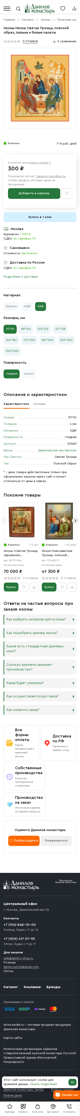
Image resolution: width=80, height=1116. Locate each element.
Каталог (23, 1111)
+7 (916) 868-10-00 (20, 924)
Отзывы (40, 404)
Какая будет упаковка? (25, 683)
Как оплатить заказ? (22, 710)
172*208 (29, 340)
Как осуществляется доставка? (32, 696)
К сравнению (67, 41)
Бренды (53, 987)
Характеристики (16, 404)
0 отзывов (30, 41)
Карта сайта (13, 1037)
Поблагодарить (26, 840)
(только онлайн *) (40, 162)
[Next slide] (75, 520)
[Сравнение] (74, 8)
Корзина (37, 1111)
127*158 (60, 329)
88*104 (26, 329)
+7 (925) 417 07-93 (19, 938)
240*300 (66, 340)
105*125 (43, 329)
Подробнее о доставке (21, 276)
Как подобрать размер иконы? (32, 633)
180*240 (47, 340)
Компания (32, 987)
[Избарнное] (62, 8)
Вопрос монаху (62, 1089)
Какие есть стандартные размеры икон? (34, 649)
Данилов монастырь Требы (24, 1089)
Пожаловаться (56, 840)
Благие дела (13, 1095)
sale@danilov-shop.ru (18, 958)
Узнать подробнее (43, 1084)
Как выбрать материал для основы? (36, 619)
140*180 (11, 340)
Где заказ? (53, 1111)
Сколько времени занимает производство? (29, 667)
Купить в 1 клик (40, 217)
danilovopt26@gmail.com (21, 966)
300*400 (12, 351)
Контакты (69, 1111)
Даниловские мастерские (57, 450)
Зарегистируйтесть (51, 176)
